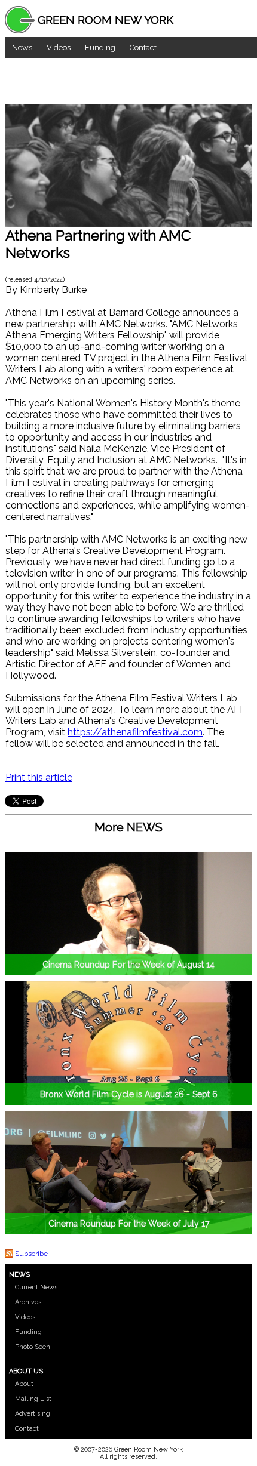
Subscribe (31, 1253)
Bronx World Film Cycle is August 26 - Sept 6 (129, 1094)
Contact (143, 47)
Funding (100, 47)
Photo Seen (32, 1347)
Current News (36, 1287)
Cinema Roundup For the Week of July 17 (128, 1223)
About (24, 1384)
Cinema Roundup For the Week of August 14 (128, 964)
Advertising (32, 1414)
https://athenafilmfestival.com (135, 732)
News (22, 47)
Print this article (38, 777)
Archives (28, 1302)
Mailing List (33, 1399)
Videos (59, 47)
